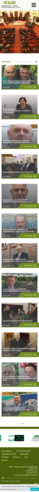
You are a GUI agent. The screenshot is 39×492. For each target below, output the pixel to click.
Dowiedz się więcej (23, 489)
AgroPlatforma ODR (9, 454)
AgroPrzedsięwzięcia (23, 451)
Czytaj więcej (28, 87)
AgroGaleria (24, 454)
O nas (26, 457)
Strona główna (7, 451)
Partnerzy (16, 457)
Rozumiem (34, 489)
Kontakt (4, 460)
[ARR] (13, 438)
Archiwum (5, 457)
